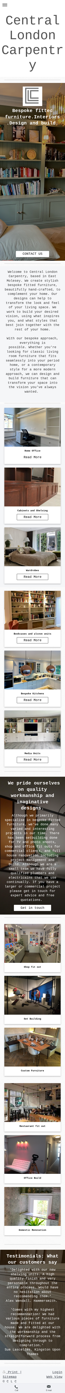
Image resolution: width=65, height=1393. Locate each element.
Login (57, 1372)
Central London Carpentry (32, 43)
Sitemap (10, 1377)
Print (13, 1372)
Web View (54, 1377)
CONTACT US (32, 254)
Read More (33, 457)
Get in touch (32, 908)
